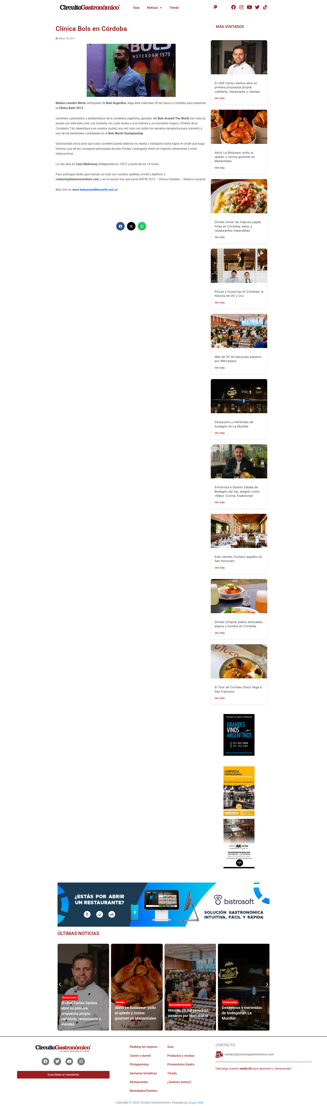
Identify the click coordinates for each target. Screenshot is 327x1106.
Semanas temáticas (143, 1073)
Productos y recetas (180, 1055)
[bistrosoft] (163, 904)
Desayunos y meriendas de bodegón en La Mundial (242, 1013)
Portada (120, 1002)
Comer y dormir (140, 1055)
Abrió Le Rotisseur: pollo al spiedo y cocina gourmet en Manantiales (235, 157)
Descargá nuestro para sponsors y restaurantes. (254, 1068)
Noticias (152, 7)
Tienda (174, 7)
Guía (136, 7)
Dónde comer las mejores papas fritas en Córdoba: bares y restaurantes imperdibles (238, 226)
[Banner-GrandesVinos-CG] (238, 735)
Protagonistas (139, 1064)
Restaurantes (69, 997)
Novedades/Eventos (180, 1004)
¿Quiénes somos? (179, 1082)
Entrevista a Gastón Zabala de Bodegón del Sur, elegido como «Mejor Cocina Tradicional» (237, 491)
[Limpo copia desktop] (238, 791)
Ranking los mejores (143, 1047)
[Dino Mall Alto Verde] (238, 843)
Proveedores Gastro (181, 1064)
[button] (120, 226)
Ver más (220, 98)
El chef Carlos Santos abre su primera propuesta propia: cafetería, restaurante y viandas (237, 87)
